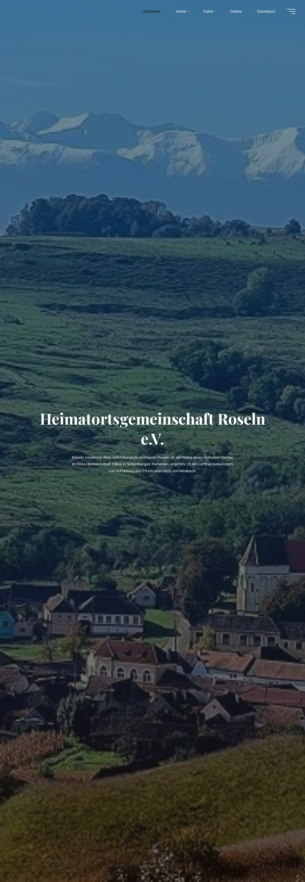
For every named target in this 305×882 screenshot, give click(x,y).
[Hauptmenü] (291, 11)
